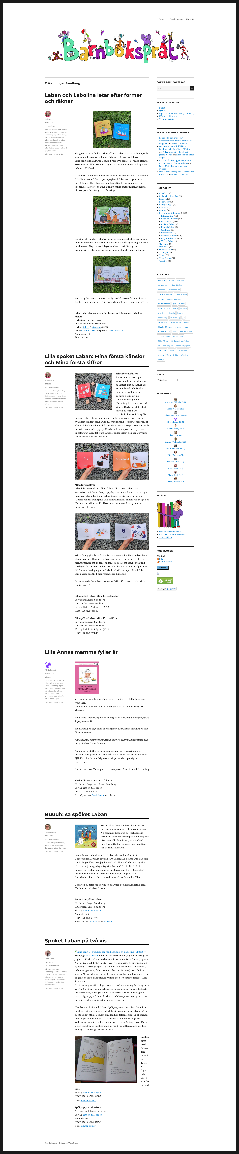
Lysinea (162, 111)
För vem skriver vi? (179, 174)
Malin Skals (49, 959)
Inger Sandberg (60, 135)
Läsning (48, 677)
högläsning (49, 683)
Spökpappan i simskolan (55, 980)
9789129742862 (116, 330)
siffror (47, 404)
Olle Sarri (54, 974)
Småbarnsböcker (52, 387)
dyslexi (182, 304)
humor (180, 313)
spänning (162, 350)
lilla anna (55, 693)
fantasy (183, 308)
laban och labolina (52, 140)
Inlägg (162, 559)
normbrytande (164, 336)
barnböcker (177, 285)
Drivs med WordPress (68, 1143)
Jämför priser (88, 1100)
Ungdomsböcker (169, 238)
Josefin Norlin (165, 155)
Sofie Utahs (49, 119)
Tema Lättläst (172, 355)
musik (47, 974)
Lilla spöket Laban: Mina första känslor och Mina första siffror (95, 359)
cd (46, 969)
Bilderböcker (50, 126)
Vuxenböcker (167, 241)
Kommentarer (165, 562)
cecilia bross (50, 130)
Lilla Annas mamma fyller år (81, 652)
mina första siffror (59, 399)
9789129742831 (88, 330)
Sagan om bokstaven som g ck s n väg (176, 113)
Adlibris (107, 921)
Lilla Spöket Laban (52, 148)
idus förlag (175, 318)
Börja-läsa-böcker (169, 219)
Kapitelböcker (167, 227)
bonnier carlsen (173, 299)
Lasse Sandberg (57, 145)
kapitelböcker (175, 322)
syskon (161, 355)
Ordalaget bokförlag (180, 341)
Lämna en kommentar (54, 154)
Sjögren (96, 327)
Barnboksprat (51, 1143)
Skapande (163, 244)
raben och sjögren (52, 699)
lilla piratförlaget (165, 327)
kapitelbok (162, 322)
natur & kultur (186, 332)
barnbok (180, 280)
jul (183, 318)
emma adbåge (164, 308)
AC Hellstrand (50, 670)
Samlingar (166, 230)
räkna (54, 150)
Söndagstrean (165, 250)
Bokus (93, 921)
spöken (172, 350)
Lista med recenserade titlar (172, 534)
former (58, 130)
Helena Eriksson (51, 832)
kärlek (186, 322)
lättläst (47, 693)
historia (171, 313)
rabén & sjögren (51, 401)
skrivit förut (91, 955)
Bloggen (163, 199)
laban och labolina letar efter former (55, 142)
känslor (61, 391)
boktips (161, 299)
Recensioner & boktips (169, 213)
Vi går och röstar (167, 119)
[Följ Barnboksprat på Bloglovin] (175, 589)
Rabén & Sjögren (92, 910)
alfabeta (161, 280)
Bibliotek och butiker (168, 196)
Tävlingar (163, 252)
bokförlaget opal (165, 294)
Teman (162, 255)
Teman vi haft (165, 537)
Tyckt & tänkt (165, 258)
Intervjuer (164, 207)
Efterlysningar (166, 204)
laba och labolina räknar (54, 137)
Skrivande (164, 247)
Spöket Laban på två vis (76, 941)
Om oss (162, 19)
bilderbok (60, 680)
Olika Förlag (163, 341)
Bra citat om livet (179, 144)
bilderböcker (50, 680)
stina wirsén (183, 350)
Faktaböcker (166, 221)
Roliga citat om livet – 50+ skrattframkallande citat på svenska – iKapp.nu (176, 141)
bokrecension (181, 294)
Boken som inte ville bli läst (175, 152)
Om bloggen (176, 19)
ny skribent (178, 336)
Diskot (162, 108)
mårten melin (164, 332)
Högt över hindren (168, 116)
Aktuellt (162, 193)
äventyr (161, 360)
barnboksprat (163, 285)
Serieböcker (166, 233)
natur (175, 332)
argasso (171, 280)
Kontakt (190, 19)
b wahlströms (164, 304)
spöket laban (57, 977)
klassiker (57, 688)
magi (186, 327)
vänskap (184, 355)
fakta (175, 308)
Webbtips (163, 261)
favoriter (51, 969)
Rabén (86, 327)
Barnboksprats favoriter (170, 532)
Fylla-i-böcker (167, 224)
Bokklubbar (164, 202)
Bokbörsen (97, 795)
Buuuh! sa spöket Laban (76, 814)
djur (174, 304)
